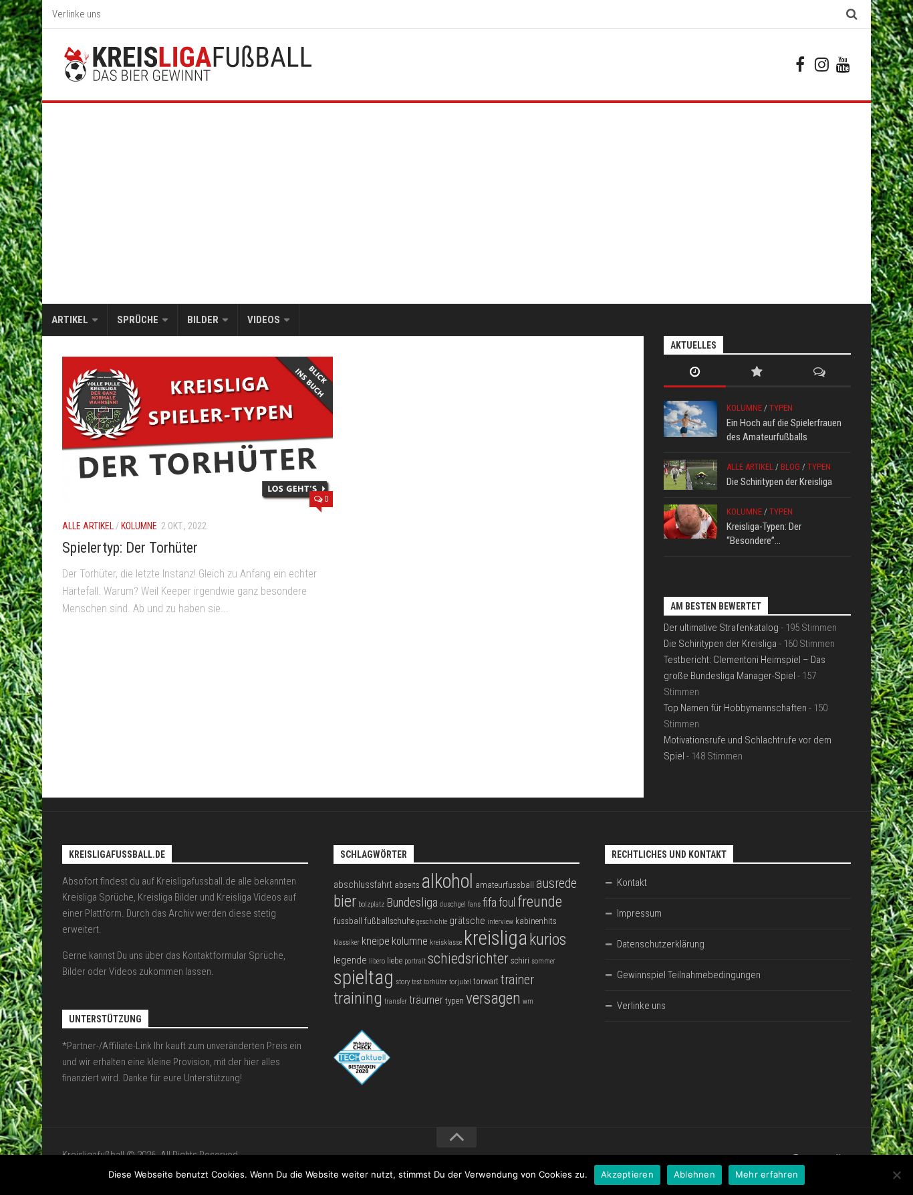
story (403, 982)
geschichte (431, 921)
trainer (517, 980)
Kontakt (632, 883)
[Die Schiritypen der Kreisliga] (690, 475)
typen (454, 1001)
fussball (348, 921)
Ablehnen (694, 1174)
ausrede (556, 883)
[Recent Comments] (820, 373)
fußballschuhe (389, 921)
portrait (415, 961)
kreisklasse (446, 942)
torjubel (460, 982)
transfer (395, 1001)
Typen (781, 408)
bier (345, 901)
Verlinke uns (76, 14)
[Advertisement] (456, 203)
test (417, 982)
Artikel (69, 320)
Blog (790, 467)
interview (500, 921)
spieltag (364, 977)
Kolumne (139, 526)
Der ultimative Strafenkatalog (721, 628)
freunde (539, 902)
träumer (426, 1000)
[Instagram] (821, 64)
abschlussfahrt (363, 885)
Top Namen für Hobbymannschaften (735, 708)
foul (507, 902)
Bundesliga (412, 902)
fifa (490, 902)
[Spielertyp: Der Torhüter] (197, 432)
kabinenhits (536, 921)
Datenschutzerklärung (660, 944)
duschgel (453, 904)
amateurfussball (504, 885)
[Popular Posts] (757, 373)
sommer (543, 961)
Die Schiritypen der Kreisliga (779, 482)
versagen (493, 998)
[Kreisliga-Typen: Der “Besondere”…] (690, 521)
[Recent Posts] (695, 373)
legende (350, 960)
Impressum (639, 913)
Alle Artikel (88, 526)
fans (474, 904)
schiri (520, 960)
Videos (263, 320)
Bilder (203, 320)
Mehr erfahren (766, 1174)
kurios (547, 939)
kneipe (376, 941)
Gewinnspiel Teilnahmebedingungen (689, 975)
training (358, 998)
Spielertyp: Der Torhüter (130, 547)
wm (528, 1001)
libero (377, 961)
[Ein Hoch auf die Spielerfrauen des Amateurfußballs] (690, 419)
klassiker (347, 942)
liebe (394, 960)
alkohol (447, 881)
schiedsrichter (468, 958)
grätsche (467, 921)
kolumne (410, 941)
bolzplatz (371, 904)
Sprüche (137, 320)
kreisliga (495, 938)
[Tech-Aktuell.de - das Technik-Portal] (362, 1082)
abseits (407, 885)
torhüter (435, 982)
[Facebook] (800, 64)
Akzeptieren (627, 1174)
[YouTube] (843, 64)
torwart (486, 981)
